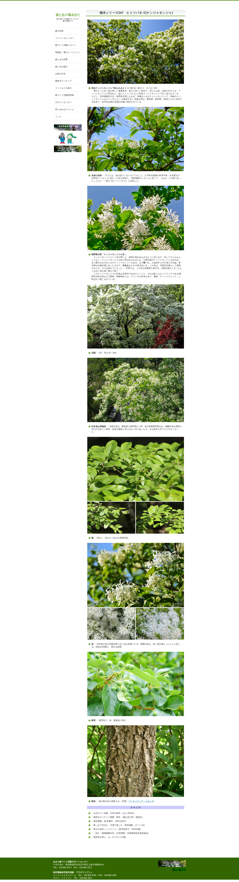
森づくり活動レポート (65, 45)
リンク (58, 117)
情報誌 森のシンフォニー (67, 52)
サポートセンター (63, 102)
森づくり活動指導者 (64, 95)
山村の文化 (60, 74)
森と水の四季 (61, 59)
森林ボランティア (63, 81)
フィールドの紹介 (63, 88)
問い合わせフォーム (64, 109)
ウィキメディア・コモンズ (141, 801)
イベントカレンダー (64, 38)
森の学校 (59, 31)
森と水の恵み (61, 67)
